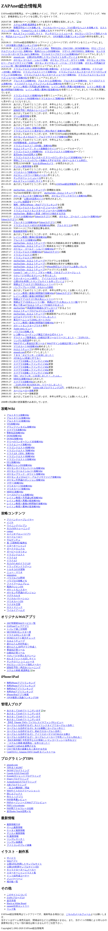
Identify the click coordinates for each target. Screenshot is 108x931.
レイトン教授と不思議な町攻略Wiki (31, 86)
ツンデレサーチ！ (16, 839)
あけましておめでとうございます (23, 710)
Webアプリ (12, 861)
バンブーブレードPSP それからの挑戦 (33, 287)
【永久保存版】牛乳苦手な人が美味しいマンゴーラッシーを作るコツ (41, 740)
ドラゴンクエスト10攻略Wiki (28, 151)
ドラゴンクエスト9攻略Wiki (27, 95)
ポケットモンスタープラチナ (28, 325)
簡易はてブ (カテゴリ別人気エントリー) (34, 299)
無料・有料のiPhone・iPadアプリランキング (35, 204)
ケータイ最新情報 (16, 830)
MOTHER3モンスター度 (19, 632)
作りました (50, 275)
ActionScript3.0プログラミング (22, 782)
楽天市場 (11, 900)
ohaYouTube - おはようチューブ (29, 190)
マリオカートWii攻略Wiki (26, 98)
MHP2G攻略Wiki (22, 379)
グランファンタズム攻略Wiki (21, 427)
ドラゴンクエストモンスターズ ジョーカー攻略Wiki (50, 75)
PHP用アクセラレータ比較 (20, 808)
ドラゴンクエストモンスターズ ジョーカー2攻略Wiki (40, 210)
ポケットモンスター (17, 589)
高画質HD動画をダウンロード (42, 308)
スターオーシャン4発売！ (26, 278)
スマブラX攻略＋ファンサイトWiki (31, 48)
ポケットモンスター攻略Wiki (28, 196)
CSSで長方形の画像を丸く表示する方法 (27, 749)
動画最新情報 (20, 231)
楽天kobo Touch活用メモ (26, 154)
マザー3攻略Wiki (15, 483)
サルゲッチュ (13, 540)
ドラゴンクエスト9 (23, 255)
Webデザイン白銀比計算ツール (62, 343)
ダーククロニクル (16, 548)
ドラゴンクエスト (16, 554)
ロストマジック (14, 607)
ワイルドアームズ (16, 610)
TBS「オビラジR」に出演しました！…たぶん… (38, 376)
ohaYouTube (19, 308)
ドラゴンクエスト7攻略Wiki (21, 450)
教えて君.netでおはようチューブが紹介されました (39, 305)
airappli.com (19, 57)
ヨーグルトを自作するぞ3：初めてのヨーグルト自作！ (34, 731)
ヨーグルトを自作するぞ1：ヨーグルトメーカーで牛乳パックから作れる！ (44, 737)
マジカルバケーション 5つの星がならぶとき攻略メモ (70, 27)
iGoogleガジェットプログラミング (24, 776)
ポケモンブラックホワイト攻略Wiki (69, 196)
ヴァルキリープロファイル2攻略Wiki (59, 54)
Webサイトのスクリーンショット (23, 790)
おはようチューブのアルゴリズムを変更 (34, 311)
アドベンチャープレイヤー (20, 519)
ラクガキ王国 (13, 604)
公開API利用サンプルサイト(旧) (23, 867)
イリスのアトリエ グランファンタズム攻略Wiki (38, 83)
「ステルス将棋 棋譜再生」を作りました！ (28, 743)
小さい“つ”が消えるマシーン (28, 275)
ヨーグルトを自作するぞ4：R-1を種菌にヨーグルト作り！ (36, 728)
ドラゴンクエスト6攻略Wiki (21, 447)
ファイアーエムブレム (18, 583)
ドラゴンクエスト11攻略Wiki (59, 151)
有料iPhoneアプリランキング (21, 686)
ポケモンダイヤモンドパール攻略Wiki (26, 468)
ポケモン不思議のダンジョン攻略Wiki (26, 480)
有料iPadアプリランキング (20, 691)
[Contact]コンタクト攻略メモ (35, 30)
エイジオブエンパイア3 (18, 534)
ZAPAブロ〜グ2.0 (15, 897)
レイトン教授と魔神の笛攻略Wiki (42, 89)
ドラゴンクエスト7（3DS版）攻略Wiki (33, 145)
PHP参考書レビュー (17, 799)
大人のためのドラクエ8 (18, 563)
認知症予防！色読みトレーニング (30, 110)
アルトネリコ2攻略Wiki (49, 81)
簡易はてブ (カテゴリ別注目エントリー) (34, 284)
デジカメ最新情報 (23, 166)
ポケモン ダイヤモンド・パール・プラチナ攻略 (59, 63)
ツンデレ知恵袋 (21, 340)
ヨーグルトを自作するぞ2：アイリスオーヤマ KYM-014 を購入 (38, 734)
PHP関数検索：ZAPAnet (26, 143)
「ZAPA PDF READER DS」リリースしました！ (38, 385)
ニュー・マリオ (14, 572)
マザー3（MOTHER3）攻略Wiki (78, 51)
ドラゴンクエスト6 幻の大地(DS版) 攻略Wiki (36, 69)
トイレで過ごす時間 (17, 629)
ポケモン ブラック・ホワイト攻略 (67, 60)
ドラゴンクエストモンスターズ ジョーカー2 (36, 207)
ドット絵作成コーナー (18, 876)
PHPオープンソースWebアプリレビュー (27, 802)
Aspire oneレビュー (23, 328)
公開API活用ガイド (33, 199)
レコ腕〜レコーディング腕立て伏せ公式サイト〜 (38, 334)
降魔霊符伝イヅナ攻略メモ (27, 27)
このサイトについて (17, 894)
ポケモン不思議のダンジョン (21, 592)
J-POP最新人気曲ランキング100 (69, 36)
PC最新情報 (13, 836)
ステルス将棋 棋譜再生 (25, 24)
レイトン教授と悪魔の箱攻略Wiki (68, 86)
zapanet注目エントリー (18, 906)
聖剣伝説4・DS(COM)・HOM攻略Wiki (70, 48)
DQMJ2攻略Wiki (15, 438)
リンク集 (11, 909)
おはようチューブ (23, 349)
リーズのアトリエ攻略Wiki (20, 495)
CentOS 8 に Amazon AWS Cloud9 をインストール (31, 752)
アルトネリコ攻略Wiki (25, 81)
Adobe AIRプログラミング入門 (48, 387)
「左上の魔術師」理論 (18, 788)
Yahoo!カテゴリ (42, 216)
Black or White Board (16, 903)
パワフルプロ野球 (16, 578)
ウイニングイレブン (17, 525)
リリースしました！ (46, 317)
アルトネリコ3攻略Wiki (75, 81)
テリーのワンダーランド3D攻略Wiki (25, 441)
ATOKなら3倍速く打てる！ (27, 358)
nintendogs (11, 575)
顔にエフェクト (14, 793)
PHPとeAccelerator (15, 805)
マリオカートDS (15, 601)
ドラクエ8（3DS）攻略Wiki (27, 128)
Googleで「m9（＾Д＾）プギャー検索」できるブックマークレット (47, 272)
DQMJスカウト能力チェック (21, 638)
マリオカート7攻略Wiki (52, 98)
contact (10, 531)
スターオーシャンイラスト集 (21, 873)
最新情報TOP (13, 824)
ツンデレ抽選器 (21, 202)
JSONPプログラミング (18, 770)
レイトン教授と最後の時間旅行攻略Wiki (34, 293)
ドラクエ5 (12, 560)
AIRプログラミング (16, 785)
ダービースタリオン (17, 551)
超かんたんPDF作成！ (18, 644)
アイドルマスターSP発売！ (55, 278)
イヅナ (10, 522)
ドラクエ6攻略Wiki (23, 216)
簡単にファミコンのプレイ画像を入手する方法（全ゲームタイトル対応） (51, 160)
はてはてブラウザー (24, 317)
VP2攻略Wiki (13, 424)
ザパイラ (11, 858)
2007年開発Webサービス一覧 (21, 623)
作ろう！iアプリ (15, 796)
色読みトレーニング (16, 36)
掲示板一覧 (12, 881)
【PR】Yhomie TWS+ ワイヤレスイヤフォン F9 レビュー (35, 722)
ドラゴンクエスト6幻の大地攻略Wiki (32, 225)
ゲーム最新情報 (21, 116)
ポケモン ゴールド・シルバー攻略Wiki (79, 216)
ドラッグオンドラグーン (19, 566)
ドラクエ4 (12, 557)
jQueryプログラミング (18, 779)
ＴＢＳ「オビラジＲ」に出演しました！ (34, 355)
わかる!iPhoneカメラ (43, 163)
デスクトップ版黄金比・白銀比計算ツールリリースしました (44, 337)
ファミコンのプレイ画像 (19, 845)
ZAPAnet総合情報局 (66, 184)
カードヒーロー (14, 537)
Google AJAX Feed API (18, 773)
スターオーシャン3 (16, 546)
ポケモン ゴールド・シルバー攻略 (31, 60)
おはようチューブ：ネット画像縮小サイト (35, 148)
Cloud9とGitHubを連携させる (21, 746)
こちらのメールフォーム (78, 914)
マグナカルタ (13, 595)
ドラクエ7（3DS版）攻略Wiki (75, 69)
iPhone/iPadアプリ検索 (18, 694)
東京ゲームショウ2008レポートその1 (32, 320)
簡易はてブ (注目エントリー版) (29, 302)
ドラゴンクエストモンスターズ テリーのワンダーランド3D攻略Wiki (48, 157)
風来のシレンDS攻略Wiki (47, 51)
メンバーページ (14, 878)
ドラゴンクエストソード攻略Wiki (39, 72)
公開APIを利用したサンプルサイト (24, 864)
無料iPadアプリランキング (20, 688)
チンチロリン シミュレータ (59, 33)
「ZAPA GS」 (83, 337)
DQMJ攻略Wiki (14, 436)
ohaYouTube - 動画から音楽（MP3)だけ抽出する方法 (40, 213)
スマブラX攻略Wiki (23, 382)
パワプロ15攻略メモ (24, 331)
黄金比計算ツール (16, 650)
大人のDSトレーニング (18, 528)
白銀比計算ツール (16, 652)
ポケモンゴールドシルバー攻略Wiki (24, 471)
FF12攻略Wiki (13, 462)
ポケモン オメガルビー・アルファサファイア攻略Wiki (41, 137)
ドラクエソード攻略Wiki (19, 444)
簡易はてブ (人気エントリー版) (62, 302)
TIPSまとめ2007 (15, 767)
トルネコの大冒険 (16, 569)
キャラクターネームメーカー (21, 870)
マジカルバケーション (18, 598)
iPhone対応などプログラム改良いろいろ (67, 266)
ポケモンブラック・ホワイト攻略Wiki (26, 474)
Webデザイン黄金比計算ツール (29, 343)
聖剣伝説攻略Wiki (15, 433)
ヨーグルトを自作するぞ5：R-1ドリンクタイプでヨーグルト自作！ (40, 725)
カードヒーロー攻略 (24, 390)
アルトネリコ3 (64, 225)
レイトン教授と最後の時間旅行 (29, 296)
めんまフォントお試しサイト (28, 33)
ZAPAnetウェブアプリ (18, 626)
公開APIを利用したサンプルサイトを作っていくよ (52, 57)
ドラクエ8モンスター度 (18, 635)
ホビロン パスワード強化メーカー (31, 175)
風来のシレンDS (15, 586)
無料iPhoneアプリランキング (21, 683)
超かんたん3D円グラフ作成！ (22, 647)
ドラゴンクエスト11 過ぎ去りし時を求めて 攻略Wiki (40, 131)
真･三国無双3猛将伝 (17, 543)
